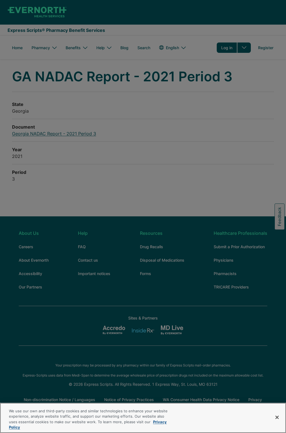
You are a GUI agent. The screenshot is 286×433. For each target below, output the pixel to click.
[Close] (277, 417)
